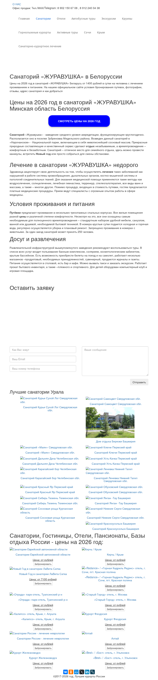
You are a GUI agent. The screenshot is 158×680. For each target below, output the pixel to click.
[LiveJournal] (92, 672)
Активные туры (67, 32)
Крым (101, 32)
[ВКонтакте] (65, 672)
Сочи (87, 32)
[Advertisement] (79, 319)
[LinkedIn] (87, 672)
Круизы (127, 18)
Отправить (139, 382)
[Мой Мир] (76, 672)
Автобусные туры (83, 18)
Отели (61, 18)
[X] (81, 672)
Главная (24, 18)
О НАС (17, 4)
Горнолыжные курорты (34, 32)
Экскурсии (109, 18)
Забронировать (42, 564)
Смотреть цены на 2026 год (79, 121)
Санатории (43, 18)
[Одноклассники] (71, 672)
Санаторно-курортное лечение (39, 46)
